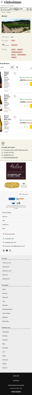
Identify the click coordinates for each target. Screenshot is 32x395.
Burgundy (4, 340)
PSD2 (12, 198)
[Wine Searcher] (16, 185)
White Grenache (22, 54)
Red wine (4, 293)
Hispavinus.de (6, 278)
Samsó (13, 49)
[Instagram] (4, 250)
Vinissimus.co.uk (6, 270)
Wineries (3, 12)
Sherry (4, 289)
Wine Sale (5, 305)
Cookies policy (16, 375)
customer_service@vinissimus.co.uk (15, 246)
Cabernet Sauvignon (17, 52)
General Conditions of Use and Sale (16, 385)
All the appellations (7, 309)
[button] (27, 9)
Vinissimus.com (6, 262)
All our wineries (6, 313)
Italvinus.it (5, 274)
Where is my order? (10, 234)
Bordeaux (4, 336)
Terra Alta (14, 45)
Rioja (3, 344)
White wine (5, 297)
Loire (3, 351)
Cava (3, 301)
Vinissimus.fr (5, 266)
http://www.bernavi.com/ (11, 157)
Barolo (4, 355)
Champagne (5, 332)
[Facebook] (7, 250)
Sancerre (4, 367)
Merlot (13, 54)
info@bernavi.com (9, 155)
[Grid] (17, 67)
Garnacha (20, 49)
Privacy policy (16, 380)
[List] (12, 67)
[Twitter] (10, 250)
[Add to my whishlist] (14, 117)
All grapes (5, 317)
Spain (13, 40)
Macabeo (14, 57)
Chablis (4, 363)
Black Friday (5, 321)
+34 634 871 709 (9, 238)
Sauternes (5, 359)
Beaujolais (5, 347)
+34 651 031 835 (9, 152)
